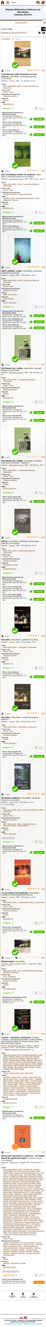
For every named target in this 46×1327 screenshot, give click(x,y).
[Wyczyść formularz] (39, 33)
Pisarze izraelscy (8, 1091)
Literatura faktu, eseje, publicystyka (21, 1073)
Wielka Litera (14, 1162)
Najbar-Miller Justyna (15, 1231)
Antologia (6, 1263)
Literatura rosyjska (25, 1251)
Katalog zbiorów (21, 23)
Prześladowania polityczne (25, 198)
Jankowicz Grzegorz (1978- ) (15, 1055)
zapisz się (39, 1282)
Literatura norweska (18, 1250)
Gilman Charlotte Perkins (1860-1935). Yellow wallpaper (23, 1198)
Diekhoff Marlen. (32, 970)
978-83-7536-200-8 (9, 834)
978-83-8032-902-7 (9, 1267)
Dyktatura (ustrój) (9, 198)
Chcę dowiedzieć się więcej (13, 1324)
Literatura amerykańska (11, 1242)
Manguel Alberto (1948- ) (21, 1060)
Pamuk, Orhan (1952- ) (16, 1082)
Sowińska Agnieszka (14, 1210)
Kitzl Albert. (11, 972)
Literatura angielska (27, 1242)
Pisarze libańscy (21, 1091)
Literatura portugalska (10, 1251)
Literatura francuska (15, 1246)
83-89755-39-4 (8, 919)
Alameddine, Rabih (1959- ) (12, 1077)
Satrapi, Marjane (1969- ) (33, 1082)
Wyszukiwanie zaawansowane (11, 32)
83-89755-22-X (8, 398)
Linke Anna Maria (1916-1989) (18, 1225)
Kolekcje (24, 32)
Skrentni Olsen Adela (24, 1234)
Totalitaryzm (7, 200)
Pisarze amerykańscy (18, 1088)
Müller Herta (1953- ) (12, 86)
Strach (37, 198)
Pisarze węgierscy (9, 1095)
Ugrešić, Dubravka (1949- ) (29, 1086)
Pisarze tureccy (35, 1093)
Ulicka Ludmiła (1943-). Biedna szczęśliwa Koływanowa (21, 1172)
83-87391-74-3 (8, 664)
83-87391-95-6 (8, 208)
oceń (43, 70)
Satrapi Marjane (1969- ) (31, 1064)
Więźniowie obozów (9, 825)
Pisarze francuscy (34, 1089)
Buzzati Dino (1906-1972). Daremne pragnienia (25, 1185)
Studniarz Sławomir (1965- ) (22, 1226)
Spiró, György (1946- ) (10, 1086)
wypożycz (39, 119)
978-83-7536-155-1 (9, 488)
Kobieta (5, 1259)
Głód (4, 824)
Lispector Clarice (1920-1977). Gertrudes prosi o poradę (21, 1170)
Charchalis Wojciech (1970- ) (27, 1208)
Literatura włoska (9, 1255)
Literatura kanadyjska (10, 1248)
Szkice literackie (8, 298)
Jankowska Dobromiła (15, 1213)
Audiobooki (12, 976)
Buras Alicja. (27, 647)
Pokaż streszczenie (8, 838)
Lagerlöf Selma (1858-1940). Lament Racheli (23, 1189)
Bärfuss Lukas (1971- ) (13, 1058)
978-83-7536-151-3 (9, 743)
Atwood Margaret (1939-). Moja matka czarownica (21, 1188)
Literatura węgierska (33, 1253)
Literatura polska (31, 1250)
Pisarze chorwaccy (9, 1089)
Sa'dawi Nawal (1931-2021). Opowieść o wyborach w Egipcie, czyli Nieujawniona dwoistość (23, 1180)
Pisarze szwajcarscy (22, 1093)
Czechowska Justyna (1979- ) (17, 1169)
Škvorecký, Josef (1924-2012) (30, 1084)
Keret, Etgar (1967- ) (27, 1079)
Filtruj (17, 39)
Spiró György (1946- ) (24, 1067)
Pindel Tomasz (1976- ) (23, 1221)
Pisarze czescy (22, 1089)
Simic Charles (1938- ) (13, 1065)
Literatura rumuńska (25, 194)
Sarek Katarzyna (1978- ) (26, 1211)
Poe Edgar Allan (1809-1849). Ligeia (24, 1197)
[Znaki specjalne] (43, 33)
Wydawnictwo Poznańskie (16, 1046)
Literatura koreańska (26, 1248)
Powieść (6, 100)
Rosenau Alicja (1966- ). (31, 902)
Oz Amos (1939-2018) (26, 1062)
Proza (11, 92)
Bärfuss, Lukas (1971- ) (11, 1079)
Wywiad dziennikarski (10, 1099)
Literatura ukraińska (17, 1253)
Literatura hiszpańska (30, 1246)
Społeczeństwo (22, 1095)
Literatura (6, 1088)
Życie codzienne (23, 825)
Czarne (11, 802)
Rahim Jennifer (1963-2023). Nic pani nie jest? (22, 1200)
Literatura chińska (16, 1244)
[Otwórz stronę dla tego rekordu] (23, 55)
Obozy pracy (12, 824)
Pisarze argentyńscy (33, 1088)
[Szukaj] (43, 29)
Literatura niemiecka (10, 96)
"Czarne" (12, 81)
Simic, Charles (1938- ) (11, 1084)
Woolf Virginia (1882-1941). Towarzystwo (23, 1178)
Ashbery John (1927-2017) (27, 1056)
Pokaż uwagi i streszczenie (10, 1271)
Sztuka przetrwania (29, 824)
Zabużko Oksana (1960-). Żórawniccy (22, 1193)
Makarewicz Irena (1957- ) (26, 1224)
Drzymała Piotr (12, 1218)
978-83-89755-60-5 (9, 569)
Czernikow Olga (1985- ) (26, 1217)
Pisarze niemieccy (34, 1091)
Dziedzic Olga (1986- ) (25, 1220)
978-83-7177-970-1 (9, 1103)
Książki (5, 92)
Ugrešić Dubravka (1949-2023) (22, 1068)
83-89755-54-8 (8, 104)
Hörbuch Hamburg (15, 964)
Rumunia (16, 200)
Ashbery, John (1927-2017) (32, 1077)
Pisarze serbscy (8, 1093)
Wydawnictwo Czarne (16, 179)
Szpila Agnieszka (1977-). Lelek (24, 1192)
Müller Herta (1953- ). (12, 184)
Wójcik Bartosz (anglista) (26, 1229)
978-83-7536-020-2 (9, 303)
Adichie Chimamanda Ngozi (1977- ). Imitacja (18, 1187)
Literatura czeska (29, 1244)
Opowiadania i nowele (10, 565)
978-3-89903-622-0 (9, 989)
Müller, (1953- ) (10, 294)
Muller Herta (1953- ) (12, 810)
